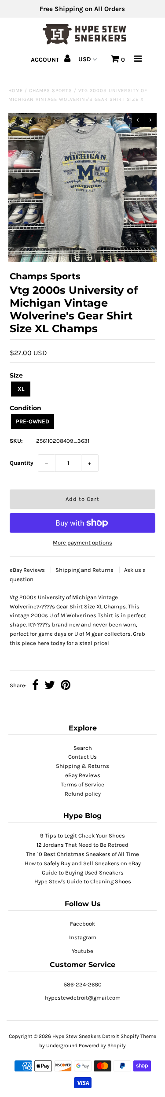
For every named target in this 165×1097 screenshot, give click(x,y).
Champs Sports (50, 90)
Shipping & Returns (82, 766)
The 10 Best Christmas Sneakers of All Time (82, 854)
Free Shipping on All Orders (82, 9)
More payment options (82, 542)
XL (21, 388)
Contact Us (82, 756)
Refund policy (83, 793)
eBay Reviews (28, 570)
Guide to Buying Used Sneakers (83, 872)
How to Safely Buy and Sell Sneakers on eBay (83, 863)
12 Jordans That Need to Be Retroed (82, 844)
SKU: (16, 440)
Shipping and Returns (85, 570)
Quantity (21, 463)
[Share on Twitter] (49, 686)
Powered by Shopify (102, 1045)
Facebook (82, 923)
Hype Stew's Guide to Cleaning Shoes (82, 881)
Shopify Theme (138, 1036)
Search (82, 748)
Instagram (82, 937)
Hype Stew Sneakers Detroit (85, 1036)
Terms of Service (82, 784)
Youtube (82, 951)
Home (15, 90)
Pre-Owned (32, 421)
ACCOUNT (46, 59)
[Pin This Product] (65, 686)
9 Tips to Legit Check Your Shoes (82, 835)
